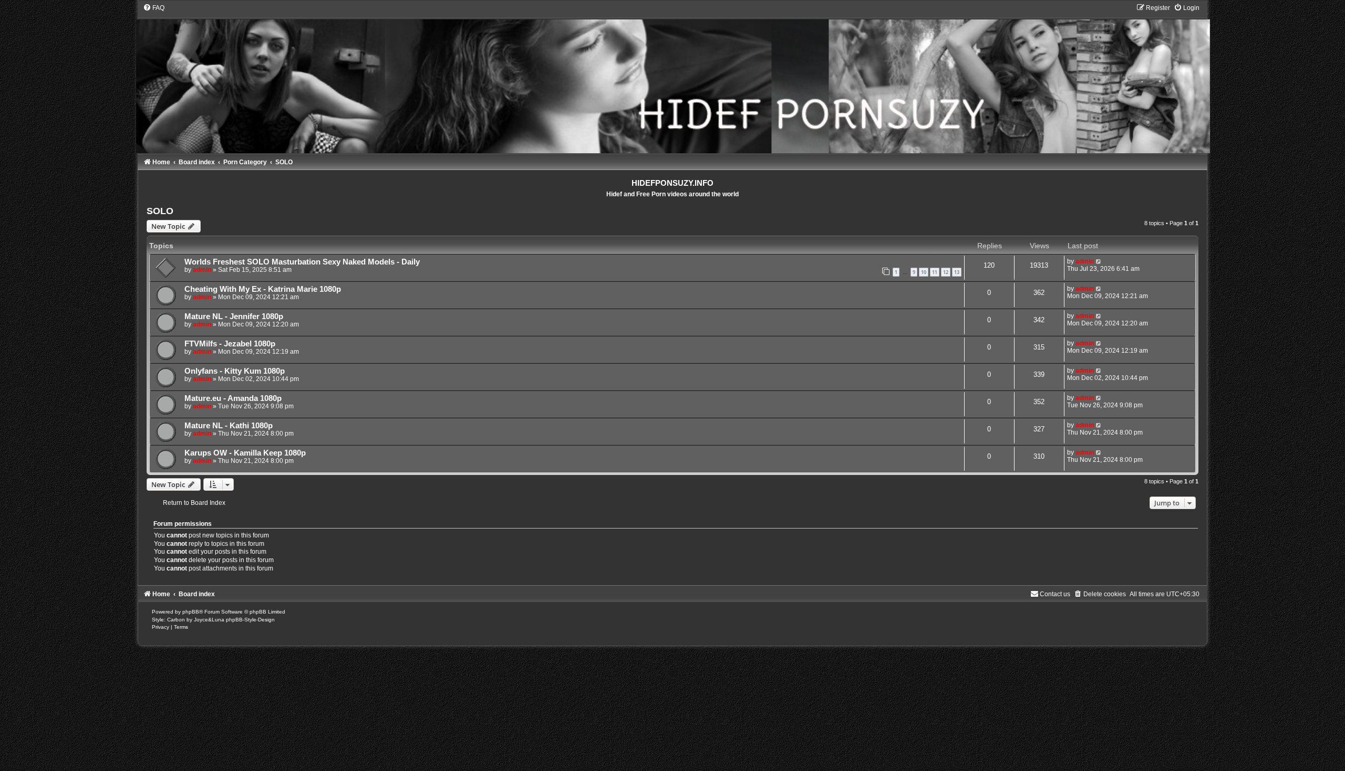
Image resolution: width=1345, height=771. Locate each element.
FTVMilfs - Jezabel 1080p (229, 344)
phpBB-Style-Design (250, 619)
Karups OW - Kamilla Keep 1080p (245, 453)
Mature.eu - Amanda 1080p (233, 398)
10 (923, 272)
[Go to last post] (1098, 261)
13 (956, 272)
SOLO (160, 211)
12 (945, 272)
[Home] (672, 78)
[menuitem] (153, 8)
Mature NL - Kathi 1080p (228, 425)
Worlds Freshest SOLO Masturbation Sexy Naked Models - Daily (302, 262)
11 (934, 272)
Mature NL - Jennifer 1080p (233, 316)
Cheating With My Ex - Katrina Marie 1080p (262, 289)
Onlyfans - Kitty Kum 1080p (234, 371)
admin (202, 269)
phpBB (190, 612)
